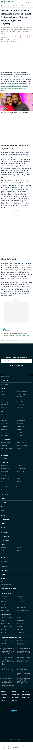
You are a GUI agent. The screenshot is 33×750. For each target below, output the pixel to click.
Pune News (19, 432)
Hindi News (19, 629)
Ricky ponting (20, 604)
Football (18, 547)
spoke (18, 79)
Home (3, 5)
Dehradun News (20, 417)
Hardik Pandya (4, 402)
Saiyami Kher (19, 599)
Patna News (4, 432)
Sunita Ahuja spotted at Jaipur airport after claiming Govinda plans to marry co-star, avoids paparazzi (23, 651)
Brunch (18, 478)
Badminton (4, 547)
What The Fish (15, 291)
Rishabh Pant (4, 405)
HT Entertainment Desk (9, 39)
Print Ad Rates (15, 697)
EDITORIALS (4, 532)
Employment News (21, 468)
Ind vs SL (3, 604)
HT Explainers (20, 632)
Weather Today (15, 694)
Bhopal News (19, 415)
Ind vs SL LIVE (20, 405)
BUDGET (3, 515)
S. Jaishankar (19, 596)
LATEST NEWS (5, 376)
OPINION (3, 528)
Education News (20, 471)
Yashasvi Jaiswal (20, 402)
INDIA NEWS (4, 384)
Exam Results (4, 471)
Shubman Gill (4, 399)
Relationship (4, 487)
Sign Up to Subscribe (16, 365)
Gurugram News (20, 420)
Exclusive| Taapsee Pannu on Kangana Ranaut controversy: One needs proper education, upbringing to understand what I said (8, 682)
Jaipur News (19, 423)
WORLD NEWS (5, 380)
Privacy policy (4, 694)
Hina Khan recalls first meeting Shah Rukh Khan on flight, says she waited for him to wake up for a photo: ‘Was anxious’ (8, 661)
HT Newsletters (26, 694)
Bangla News (19, 626)
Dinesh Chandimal (5, 407)
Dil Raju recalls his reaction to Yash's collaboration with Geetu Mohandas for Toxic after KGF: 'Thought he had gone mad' (23, 671)
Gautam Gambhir (20, 602)
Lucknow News (20, 426)
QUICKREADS (4, 570)
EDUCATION (4, 462)
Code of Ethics (26, 697)
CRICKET (3, 388)
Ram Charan (13, 263)
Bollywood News (5, 442)
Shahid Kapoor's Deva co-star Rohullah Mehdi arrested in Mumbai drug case (23, 642)
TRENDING (4, 498)
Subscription (4, 697)
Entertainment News (6, 626)
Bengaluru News (5, 415)
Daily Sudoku (4, 581)
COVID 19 (3, 574)
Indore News (4, 423)
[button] (2, 2)
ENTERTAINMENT (6, 439)
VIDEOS (3, 511)
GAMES (3, 579)
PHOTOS (3, 506)
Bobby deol (4, 607)
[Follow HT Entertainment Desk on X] (17, 39)
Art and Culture (5, 478)
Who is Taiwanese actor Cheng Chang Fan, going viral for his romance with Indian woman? (23, 681)
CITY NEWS (4, 412)
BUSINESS (3, 502)
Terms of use (25, 691)
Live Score (3, 394)
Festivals (18, 481)
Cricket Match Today (21, 391)
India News (22, 5)
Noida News (19, 429)
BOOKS (3, 557)
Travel (17, 487)
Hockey (3, 550)
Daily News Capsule (7, 361)
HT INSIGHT (4, 562)
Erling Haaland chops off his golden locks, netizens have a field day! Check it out (8, 670)
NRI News (3, 632)
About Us (3, 691)
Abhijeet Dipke (4, 596)
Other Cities (19, 435)
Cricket (15, 5)
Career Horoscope (21, 607)
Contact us (14, 691)
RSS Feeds (14, 700)
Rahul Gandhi (4, 599)
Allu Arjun (13, 81)
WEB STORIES (5, 494)
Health (2, 484)
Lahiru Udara (19, 407)
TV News (18, 448)
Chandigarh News (5, 417)
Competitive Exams (6, 468)
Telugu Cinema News (6, 448)
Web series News (5, 451)
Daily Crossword (20, 581)
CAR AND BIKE (5, 536)
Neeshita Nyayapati (12, 41)
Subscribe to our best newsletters (16, 357)
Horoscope (4, 458)
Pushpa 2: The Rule (16, 159)
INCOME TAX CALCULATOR (8, 589)
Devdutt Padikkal (20, 399)
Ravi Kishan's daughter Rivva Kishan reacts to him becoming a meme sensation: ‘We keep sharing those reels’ (23, 660)
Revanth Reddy (17, 189)
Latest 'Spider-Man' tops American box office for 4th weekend (8, 642)
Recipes (18, 484)
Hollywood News (20, 442)
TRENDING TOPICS (6, 614)
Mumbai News (4, 429)
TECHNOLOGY (5, 540)
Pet (2, 490)
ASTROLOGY (4, 455)
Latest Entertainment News (11, 638)
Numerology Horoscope (22, 610)
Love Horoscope (5, 610)
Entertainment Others (22, 451)
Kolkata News (4, 426)
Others (2, 553)
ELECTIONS (4, 566)
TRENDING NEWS (6, 593)
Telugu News (4, 629)
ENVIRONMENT (5, 519)
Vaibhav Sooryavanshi (6, 602)
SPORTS (3, 544)
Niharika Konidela (14, 340)
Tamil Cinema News (21, 445)
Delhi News (4, 420)
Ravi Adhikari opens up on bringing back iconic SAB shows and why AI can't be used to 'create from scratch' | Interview (8, 651)
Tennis (18, 550)
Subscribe (28, 2)
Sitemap (3, 700)
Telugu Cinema (20, 623)
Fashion (3, 481)
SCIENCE (3, 523)
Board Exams (19, 465)
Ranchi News (4, 435)
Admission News (5, 465)
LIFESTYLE (4, 475)
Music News (4, 445)
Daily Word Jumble (6, 584)
